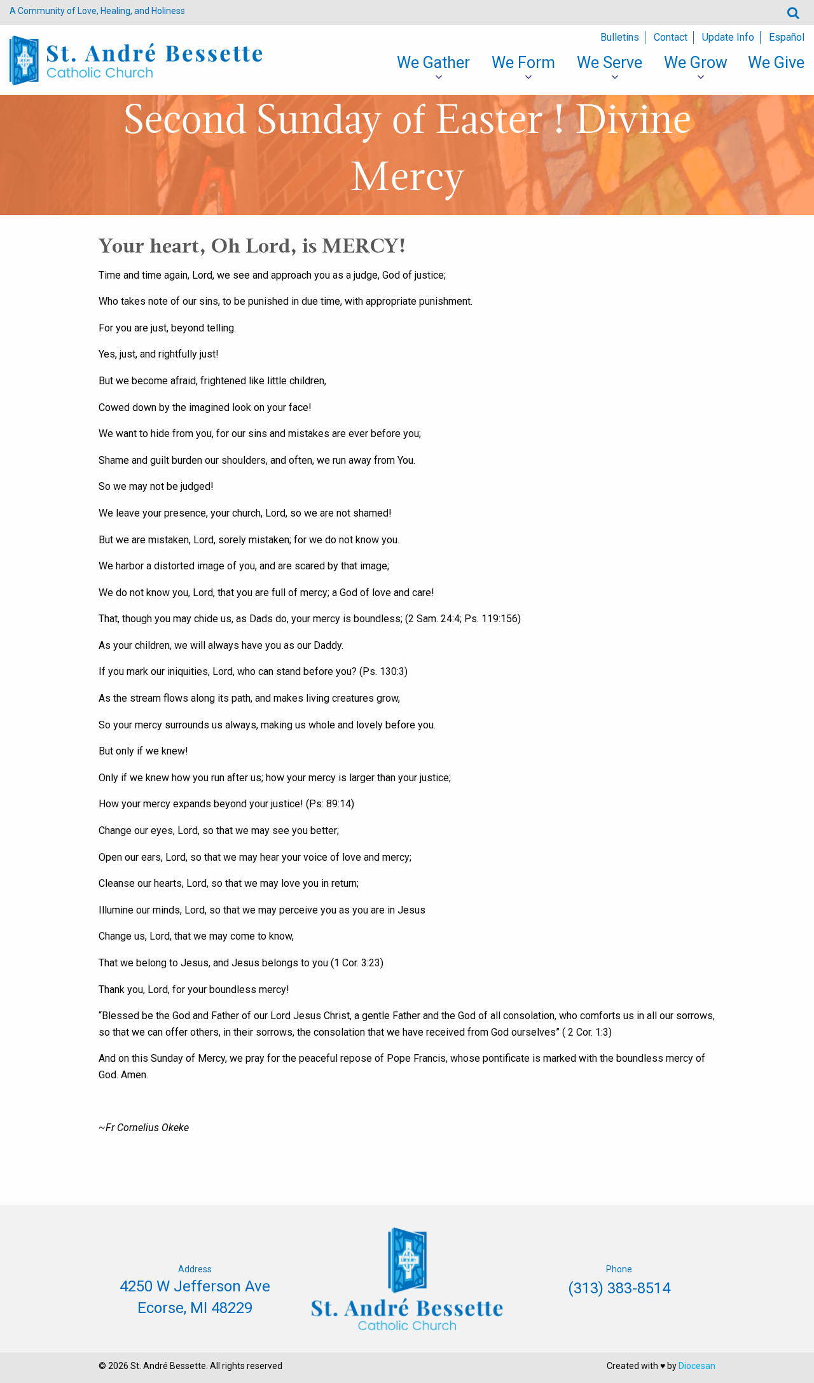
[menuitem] (433, 63)
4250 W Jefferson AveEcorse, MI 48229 (195, 1297)
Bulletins (619, 37)
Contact (670, 37)
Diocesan (697, 1366)
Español (786, 37)
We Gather (433, 62)
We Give (776, 62)
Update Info (728, 37)
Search (793, 12)
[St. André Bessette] (136, 59)
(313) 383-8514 (619, 1288)
